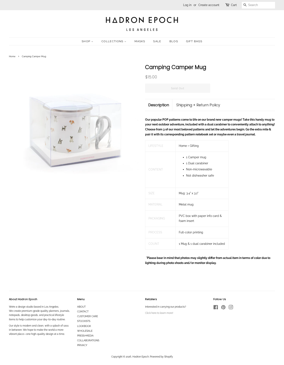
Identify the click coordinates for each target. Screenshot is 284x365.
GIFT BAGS (194, 41)
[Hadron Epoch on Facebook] (215, 308)
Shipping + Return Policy (198, 105)
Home (12, 56)
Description (158, 105)
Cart (234, 5)
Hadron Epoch (140, 356)
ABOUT (81, 306)
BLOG (173, 41)
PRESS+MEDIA (85, 335)
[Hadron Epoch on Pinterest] (223, 308)
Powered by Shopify (161, 356)
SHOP (86, 41)
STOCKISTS (83, 321)
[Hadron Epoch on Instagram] (230, 308)
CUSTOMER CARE (87, 316)
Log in (187, 5)
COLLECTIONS (112, 41)
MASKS (140, 41)
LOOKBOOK (84, 326)
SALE (157, 41)
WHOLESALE (85, 330)
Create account (208, 5)
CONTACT (83, 311)
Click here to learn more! (159, 313)
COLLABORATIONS (88, 340)
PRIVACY (82, 345)
